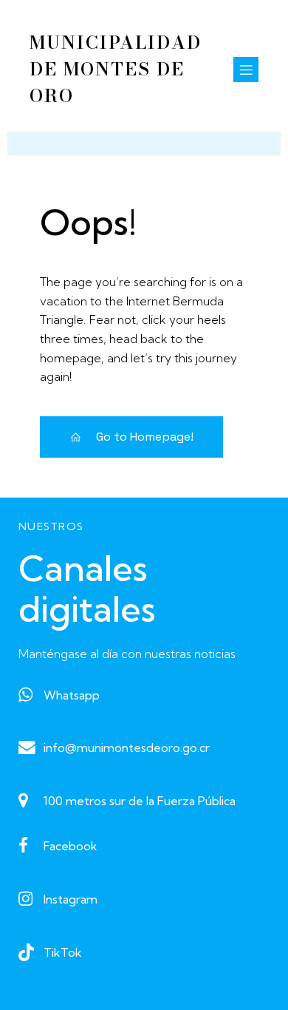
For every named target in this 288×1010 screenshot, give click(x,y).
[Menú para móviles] (245, 69)
